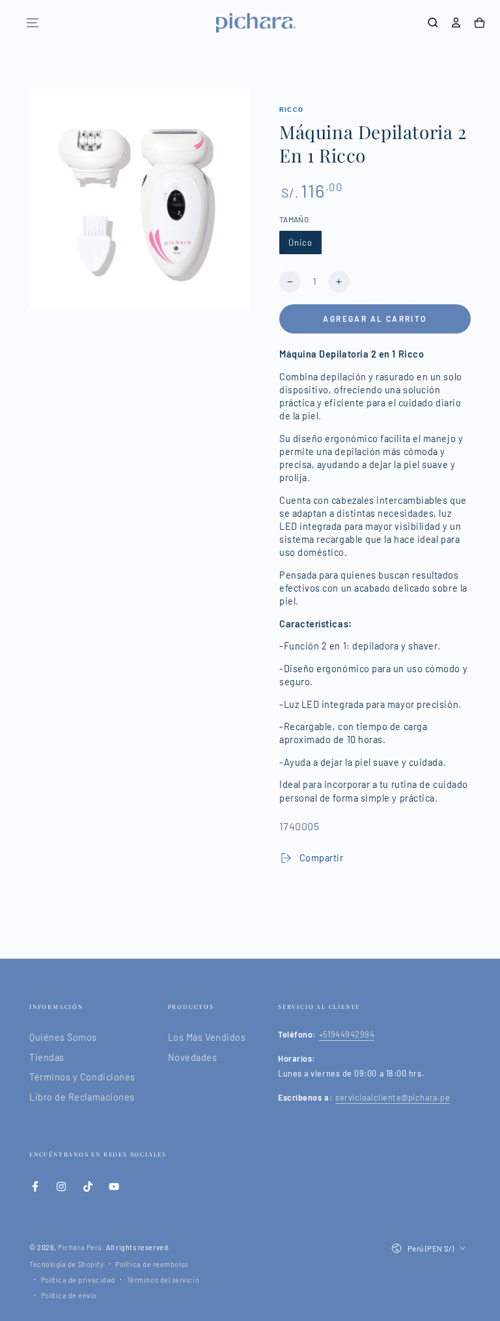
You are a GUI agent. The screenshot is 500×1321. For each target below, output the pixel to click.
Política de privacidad (78, 1279)
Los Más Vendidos (207, 1037)
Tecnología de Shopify (66, 1264)
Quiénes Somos (63, 1037)
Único (300, 242)
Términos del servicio (163, 1279)
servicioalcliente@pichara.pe (392, 1097)
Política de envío (68, 1295)
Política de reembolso (151, 1264)
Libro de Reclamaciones (82, 1097)
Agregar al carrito (374, 318)
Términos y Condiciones (82, 1076)
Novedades (192, 1057)
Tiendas (46, 1057)
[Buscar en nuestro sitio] (433, 23)
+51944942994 (346, 1034)
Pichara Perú (80, 1247)
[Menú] (32, 23)
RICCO (291, 110)
